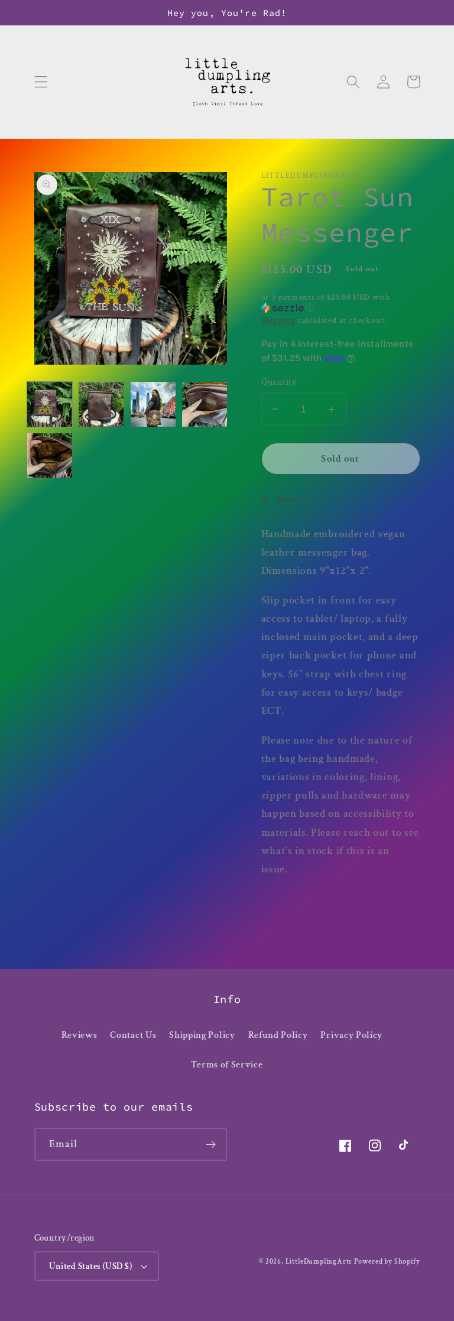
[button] (41, 82)
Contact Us (133, 1035)
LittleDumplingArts (319, 1261)
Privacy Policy (351, 1035)
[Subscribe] (211, 1144)
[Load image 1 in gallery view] (49, 404)
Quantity (279, 382)
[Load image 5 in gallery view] (49, 455)
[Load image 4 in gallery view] (204, 404)
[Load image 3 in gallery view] (153, 404)
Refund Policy (278, 1035)
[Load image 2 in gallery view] (101, 404)
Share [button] (289, 500)
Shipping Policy (202, 1035)
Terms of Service (226, 1065)
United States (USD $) (90, 1266)
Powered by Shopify (387, 1261)
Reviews (79, 1035)
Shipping (278, 320)
